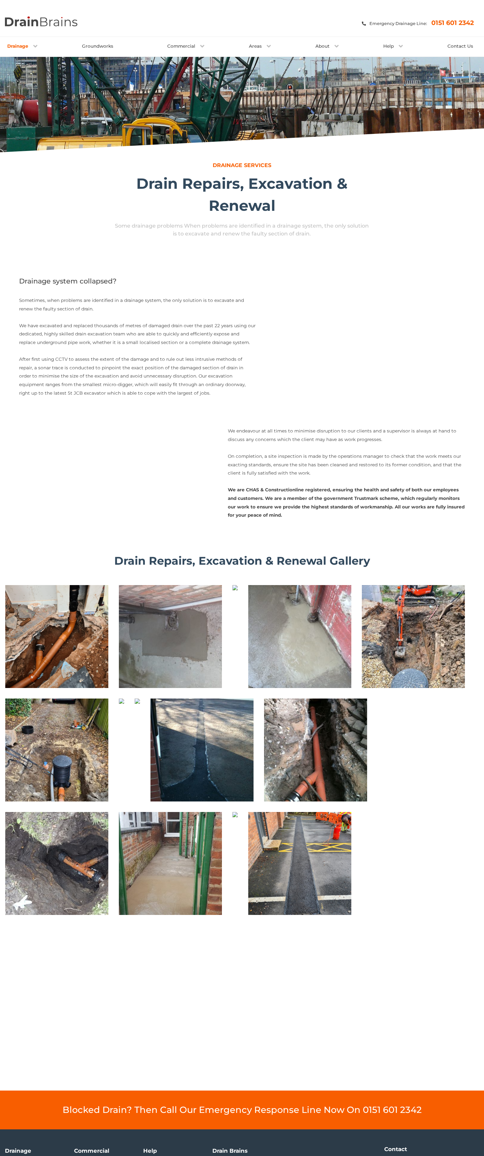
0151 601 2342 (452, 23)
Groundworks (97, 46)
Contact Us (460, 46)
